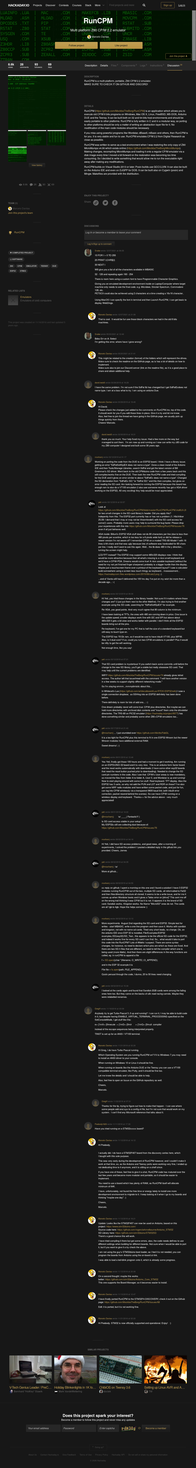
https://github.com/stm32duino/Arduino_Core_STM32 (131, 1279)
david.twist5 (100, 382)
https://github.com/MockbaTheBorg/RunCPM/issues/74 (135, 675)
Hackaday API (118, 1454)
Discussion (174, 65)
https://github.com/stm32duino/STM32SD (135, 1232)
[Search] (144, 5)
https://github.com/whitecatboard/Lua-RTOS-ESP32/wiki (148, 691)
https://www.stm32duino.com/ (121, 1226)
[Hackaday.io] (18, 5)
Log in (181, 5)
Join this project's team (20, 213)
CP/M (19, 266)
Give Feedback (69, 1454)
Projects (37, 5)
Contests (64, 5)
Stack (88, 5)
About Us (32, 1454)
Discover (50, 5)
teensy (44, 266)
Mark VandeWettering (70, 1391)
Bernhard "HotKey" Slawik (28, 1391)
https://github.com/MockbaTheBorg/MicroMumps (153, 148)
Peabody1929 (101, 1124)
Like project (121, 45)
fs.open (115, 969)
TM (150, 1391)
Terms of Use (86, 1454)
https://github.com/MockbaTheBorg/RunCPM (120, 111)
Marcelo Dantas (100, 36)
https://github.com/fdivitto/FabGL (153, 732)
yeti (99, 502)
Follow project (76, 45)
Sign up (168, 5)
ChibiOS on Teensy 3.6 (114, 1387)
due (54, 266)
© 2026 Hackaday (98, 1460)
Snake (97, 250)
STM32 (23, 270)
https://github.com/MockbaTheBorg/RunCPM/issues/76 (156, 526)
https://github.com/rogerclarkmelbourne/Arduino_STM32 (145, 1229)
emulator (31, 266)
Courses (76, 5)
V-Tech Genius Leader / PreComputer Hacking (40, 1387)
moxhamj (99, 457)
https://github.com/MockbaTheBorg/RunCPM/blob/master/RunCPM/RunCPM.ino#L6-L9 (142, 510)
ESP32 (13, 270)
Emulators (25, 297)
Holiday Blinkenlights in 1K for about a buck (82, 1387)
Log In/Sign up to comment (99, 243)
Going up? (99, 1447)
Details (104, 65)
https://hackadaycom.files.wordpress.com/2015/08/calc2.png (128, 574)
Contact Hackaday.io (49, 1454)
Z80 (11, 266)
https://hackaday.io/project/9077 (162, 713)
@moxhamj (108, 732)
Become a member (71, 1420)
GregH (97, 1008)
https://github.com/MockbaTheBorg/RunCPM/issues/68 (132, 1302)
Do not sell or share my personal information (148, 1454)
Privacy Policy (101, 1454)
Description (91, 65)
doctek (107, 1391)
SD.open (109, 960)
